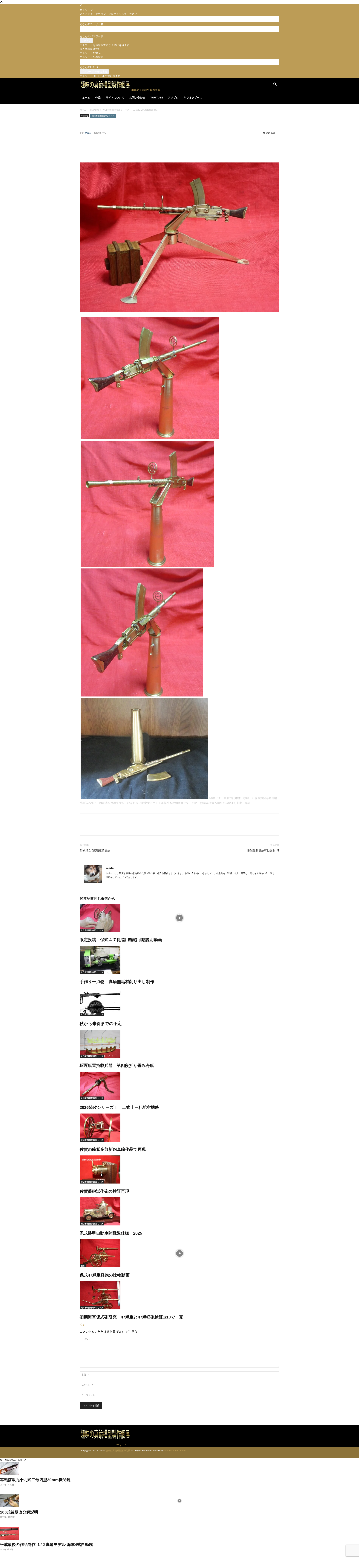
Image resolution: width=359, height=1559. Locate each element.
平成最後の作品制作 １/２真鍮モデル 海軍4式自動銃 (48, 1544)
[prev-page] (81, 1325)
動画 (83, 1265)
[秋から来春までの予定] (179, 1002)
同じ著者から (104, 899)
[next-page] (83, 1325)
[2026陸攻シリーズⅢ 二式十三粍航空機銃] (179, 1086)
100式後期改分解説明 (19, 1512)
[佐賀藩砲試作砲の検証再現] (179, 1169)
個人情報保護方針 (90, 49)
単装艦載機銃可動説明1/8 (263, 850)
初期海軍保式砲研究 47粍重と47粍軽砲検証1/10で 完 (131, 1317)
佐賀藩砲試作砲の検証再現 (104, 1191)
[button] (274, 84)
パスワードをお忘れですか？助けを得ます (104, 45)
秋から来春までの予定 (101, 1023)
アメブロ (173, 97)
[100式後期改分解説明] (179, 1500)
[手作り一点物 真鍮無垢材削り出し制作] (179, 960)
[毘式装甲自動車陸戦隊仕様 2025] (179, 1211)
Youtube (156, 97)
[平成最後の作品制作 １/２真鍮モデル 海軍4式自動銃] (179, 1533)
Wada (88, 132)
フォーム (121, 1445)
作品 (98, 97)
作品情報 (94, 109)
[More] (203, 148)
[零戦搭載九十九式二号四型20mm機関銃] (179, 1468)
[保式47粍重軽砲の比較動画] (179, 1253)
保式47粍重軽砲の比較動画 (105, 1275)
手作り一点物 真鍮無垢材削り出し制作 (117, 981)
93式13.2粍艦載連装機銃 (95, 850)
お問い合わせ (137, 97)
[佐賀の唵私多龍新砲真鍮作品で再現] (179, 1128)
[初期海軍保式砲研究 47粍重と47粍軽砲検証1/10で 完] (179, 1295)
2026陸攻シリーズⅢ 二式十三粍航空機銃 (119, 1107)
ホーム (86, 97)
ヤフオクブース (193, 97)
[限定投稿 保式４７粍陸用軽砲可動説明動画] (179, 918)
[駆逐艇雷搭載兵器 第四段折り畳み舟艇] (179, 1044)
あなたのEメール (89, 67)
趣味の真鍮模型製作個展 (118, 1450)
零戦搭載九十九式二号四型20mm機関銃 (35, 1480)
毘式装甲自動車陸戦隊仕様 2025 (111, 1233)
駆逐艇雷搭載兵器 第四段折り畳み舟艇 (117, 1065)
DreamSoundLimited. (175, 1450)
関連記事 (87, 899)
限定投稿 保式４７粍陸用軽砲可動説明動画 (121, 939)
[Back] (81, 6)
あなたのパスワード (91, 36)
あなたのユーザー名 (91, 24)
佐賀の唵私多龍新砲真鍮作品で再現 (113, 1149)
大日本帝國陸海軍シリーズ (115, 109)
